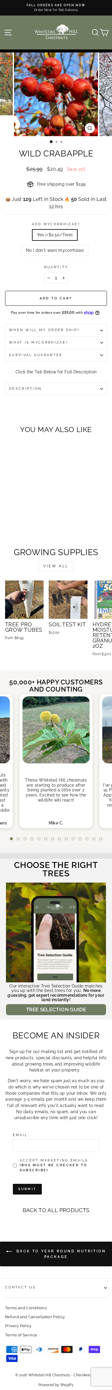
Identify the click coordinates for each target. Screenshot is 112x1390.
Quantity (56, 267)
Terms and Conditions (26, 1308)
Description (25, 389)
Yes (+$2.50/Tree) (55, 234)
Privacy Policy (18, 1326)
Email (21, 1135)
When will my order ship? (44, 330)
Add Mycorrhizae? (56, 224)
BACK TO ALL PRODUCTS (56, 1210)
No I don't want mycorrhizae (55, 250)
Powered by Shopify (56, 1385)
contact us (20, 1287)
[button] (11, 838)
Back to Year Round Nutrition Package (60, 1254)
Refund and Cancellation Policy (35, 1317)
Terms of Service (21, 1335)
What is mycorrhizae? (38, 342)
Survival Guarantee (36, 355)
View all (56, 566)
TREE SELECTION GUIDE (56, 1009)
